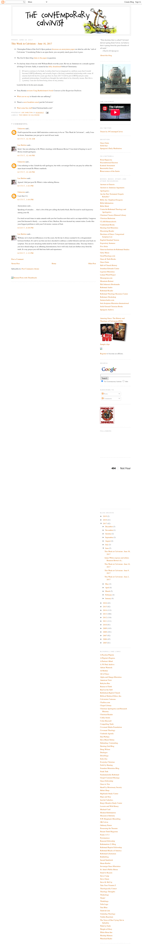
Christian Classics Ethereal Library (113, 215)
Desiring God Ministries (109, 227)
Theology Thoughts (107, 891)
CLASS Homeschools (108, 221)
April (107, 587)
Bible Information (106, 203)
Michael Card (105, 809)
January (108, 598)
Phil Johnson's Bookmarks (110, 284)
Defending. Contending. (109, 743)
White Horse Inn (106, 932)
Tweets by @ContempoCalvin (111, 131)
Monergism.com (106, 278)
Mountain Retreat (106, 281)
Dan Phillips (104, 736)
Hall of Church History (108, 265)
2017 (105, 523)
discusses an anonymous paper (63, 49)
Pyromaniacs (105, 838)
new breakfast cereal (31, 102)
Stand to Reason (106, 872)
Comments (107, 398)
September (109, 537)
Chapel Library (105, 705)
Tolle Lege (104, 904)
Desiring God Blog (107, 746)
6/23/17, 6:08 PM (26, 227)
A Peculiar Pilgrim (107, 655)
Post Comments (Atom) (30, 268)
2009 (105, 628)
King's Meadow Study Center (111, 803)
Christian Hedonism (107, 218)
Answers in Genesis (107, 184)
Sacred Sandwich (106, 860)
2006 (105, 639)
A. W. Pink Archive (107, 664)
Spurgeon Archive (107, 309)
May (107, 584)
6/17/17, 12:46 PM (26, 155)
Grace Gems (104, 143)
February (108, 594)
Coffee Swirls (105, 717)
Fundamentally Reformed (109, 774)
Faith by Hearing (106, 765)
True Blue (103, 907)
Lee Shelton (27, 112)
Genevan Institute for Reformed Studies (114, 249)
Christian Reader (106, 714)
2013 (105, 614)
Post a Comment (17, 259)
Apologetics (104, 190)
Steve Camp (104, 876)
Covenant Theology (107, 730)
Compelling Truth (107, 724)
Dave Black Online (107, 739)
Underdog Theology (107, 914)
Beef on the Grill (106, 689)
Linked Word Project (108, 274)
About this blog (106, 55)
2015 (105, 606)
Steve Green (104, 879)
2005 (105, 642)
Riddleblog (104, 857)
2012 (105, 617)
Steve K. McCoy (106, 882)
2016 (105, 603)
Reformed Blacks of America (110, 850)
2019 (105, 516)
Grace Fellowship (106, 781)
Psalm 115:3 (104, 834)
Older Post (92, 263)
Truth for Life (105, 910)
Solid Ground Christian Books (111, 306)
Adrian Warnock (106, 667)
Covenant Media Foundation (111, 727)
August (108, 541)
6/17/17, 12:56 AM (26, 138)
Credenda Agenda (107, 733)
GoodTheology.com (107, 256)
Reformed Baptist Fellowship (111, 847)
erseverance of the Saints (110, 171)
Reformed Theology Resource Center (114, 293)
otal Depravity (106, 159)
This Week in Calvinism (29, 115)
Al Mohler (104, 670)
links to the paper (40, 58)
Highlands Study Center (109, 793)
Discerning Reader (107, 231)
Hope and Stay (105, 796)
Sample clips (105, 344)
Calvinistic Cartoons (108, 699)
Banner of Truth (106, 686)
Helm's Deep (104, 790)
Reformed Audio (106, 287)
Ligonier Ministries (107, 271)
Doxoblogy (104, 755)
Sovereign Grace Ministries (110, 866)
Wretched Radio (106, 938)
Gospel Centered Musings (110, 777)
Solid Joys (104, 145)
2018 (105, 520)
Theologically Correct (108, 888)
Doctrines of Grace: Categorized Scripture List (112, 235)
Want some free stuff (24, 108)
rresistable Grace (106, 168)
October (108, 533)
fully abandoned (55, 66)
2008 (105, 632)
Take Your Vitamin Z (108, 885)
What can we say (23, 96)
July (107, 544)
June (107, 548)
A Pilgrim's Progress (107, 658)
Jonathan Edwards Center (109, 268)
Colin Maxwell (105, 721)
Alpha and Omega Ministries (111, 677)
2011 (105, 621)
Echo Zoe (103, 759)
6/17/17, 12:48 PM (26, 172)
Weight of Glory (106, 929)
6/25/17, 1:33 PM (26, 253)
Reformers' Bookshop (108, 297)
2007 (105, 635)
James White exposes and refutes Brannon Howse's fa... (117, 559)
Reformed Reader (106, 290)
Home (54, 263)
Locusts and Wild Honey (109, 806)
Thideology (104, 894)
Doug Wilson (105, 749)
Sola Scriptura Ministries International (114, 303)
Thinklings (104, 901)
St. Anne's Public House (109, 869)
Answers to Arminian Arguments (112, 187)
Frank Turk (104, 771)
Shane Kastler (105, 863)
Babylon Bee (105, 683)
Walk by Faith (105, 926)
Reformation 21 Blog (108, 844)
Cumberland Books (107, 224)
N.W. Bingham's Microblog (110, 819)
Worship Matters (106, 935)
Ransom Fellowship (107, 841)
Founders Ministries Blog (109, 768)
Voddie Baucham (106, 917)
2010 (105, 624)
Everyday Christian (107, 762)
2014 (105, 610)
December (109, 526)
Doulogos (103, 752)
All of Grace (104, 674)
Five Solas (104, 246)
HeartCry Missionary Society (111, 787)
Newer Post (15, 263)
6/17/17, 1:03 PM (26, 185)
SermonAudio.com (107, 300)
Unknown (21, 128)
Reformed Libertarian (108, 853)
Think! (102, 898)
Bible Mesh (104, 206)
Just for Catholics (106, 800)
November (109, 530)
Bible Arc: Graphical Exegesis (111, 200)
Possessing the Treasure (109, 828)
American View (106, 680)
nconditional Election (109, 162)
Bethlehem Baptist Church (110, 692)
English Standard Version (109, 240)
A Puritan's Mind (106, 661)
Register (103, 353)
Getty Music (104, 252)
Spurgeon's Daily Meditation (111, 148)
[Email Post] (47, 112)
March (108, 591)
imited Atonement (107, 165)
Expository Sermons (107, 243)
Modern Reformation (108, 812)
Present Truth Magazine (109, 831)
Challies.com (105, 702)
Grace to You (105, 784)
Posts (105, 393)
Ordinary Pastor (106, 825)
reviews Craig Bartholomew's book (40, 90)
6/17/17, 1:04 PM (26, 199)
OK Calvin (104, 822)
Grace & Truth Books (108, 259)
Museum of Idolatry (107, 815)
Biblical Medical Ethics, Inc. (111, 696)
